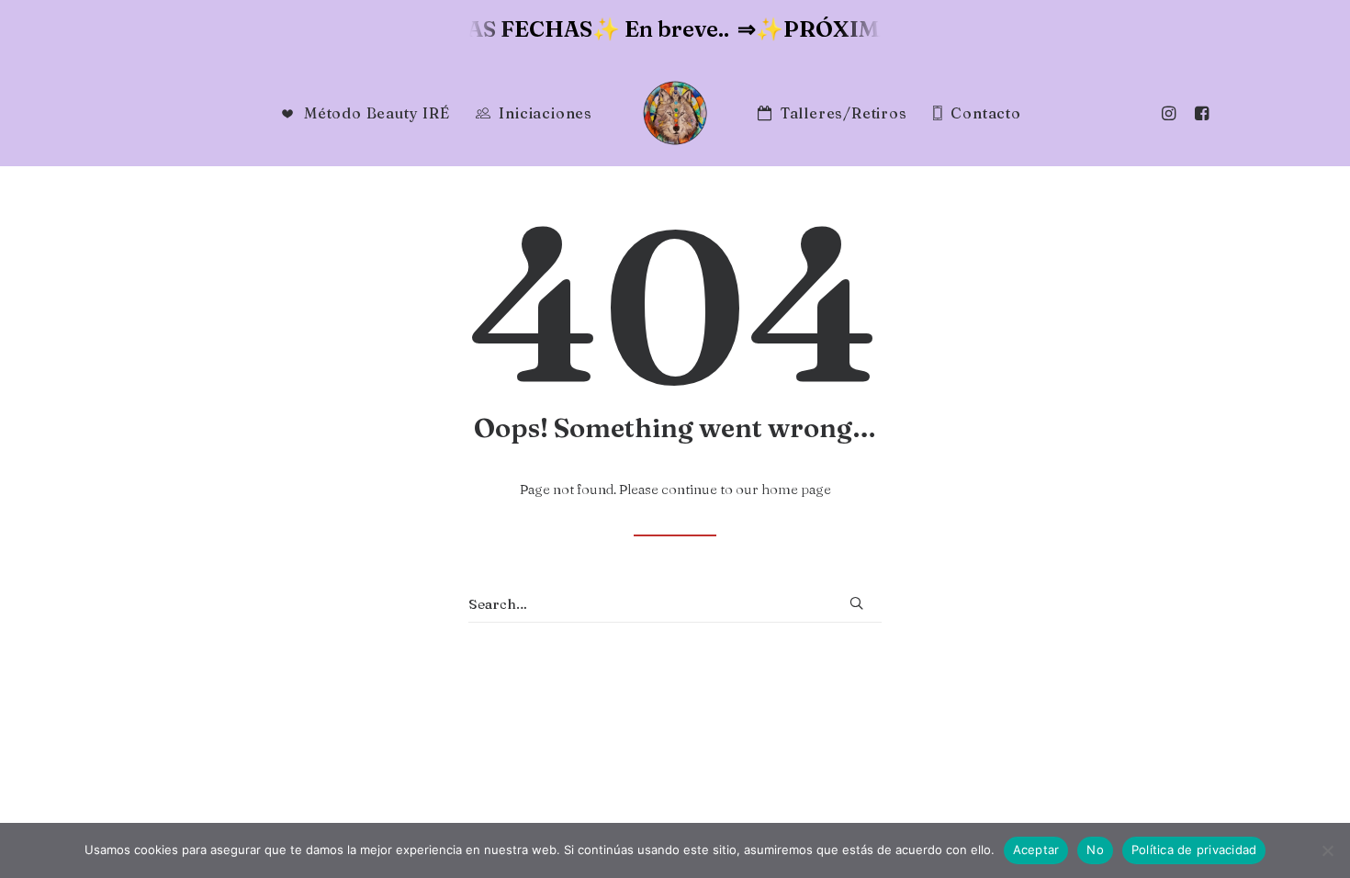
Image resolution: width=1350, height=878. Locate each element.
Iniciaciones (545, 113)
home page (796, 489)
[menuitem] (1197, 113)
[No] (1327, 850)
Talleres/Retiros (844, 113)
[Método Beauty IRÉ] (675, 113)
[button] (1197, 113)
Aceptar (1036, 849)
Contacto (985, 113)
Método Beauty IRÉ (377, 113)
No (1095, 849)
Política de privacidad (1194, 849)
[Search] (675, 604)
